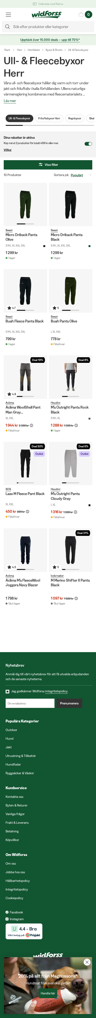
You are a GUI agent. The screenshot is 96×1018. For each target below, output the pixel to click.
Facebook (16, 912)
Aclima (10, 402)
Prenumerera (69, 703)
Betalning (12, 831)
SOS (8, 489)
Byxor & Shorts (54, 50)
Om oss (11, 863)
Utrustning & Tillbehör (21, 756)
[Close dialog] (87, 962)
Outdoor (11, 730)
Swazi (9, 230)
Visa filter (51, 165)
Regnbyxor (74, 118)
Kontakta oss (14, 797)
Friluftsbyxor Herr (49, 118)
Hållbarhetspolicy (18, 881)
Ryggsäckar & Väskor (20, 773)
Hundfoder (13, 764)
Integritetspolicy (17, 889)
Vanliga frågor (15, 814)
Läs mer (10, 100)
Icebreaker (57, 575)
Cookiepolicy (14, 898)
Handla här (48, 993)
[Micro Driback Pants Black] (70, 204)
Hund (10, 738)
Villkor (8, 150)
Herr (19, 50)
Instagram (17, 919)
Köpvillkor (12, 840)
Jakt (9, 747)
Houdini (55, 402)
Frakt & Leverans (17, 822)
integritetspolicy (56, 691)
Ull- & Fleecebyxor (78, 50)
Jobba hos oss (15, 872)
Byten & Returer (16, 805)
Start (7, 50)
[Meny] (8, 14)
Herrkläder (34, 50)
